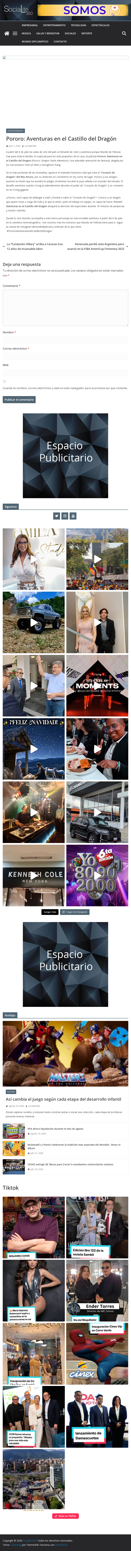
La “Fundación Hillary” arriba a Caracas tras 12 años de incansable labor (35, 246)
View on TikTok (67, 1516)
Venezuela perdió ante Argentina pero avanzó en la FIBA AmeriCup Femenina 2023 (95, 246)
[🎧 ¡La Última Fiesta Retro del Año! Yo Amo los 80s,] (97, 875)
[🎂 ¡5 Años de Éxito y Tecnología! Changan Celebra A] (97, 812)
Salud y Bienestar (47, 33)
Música (26, 33)
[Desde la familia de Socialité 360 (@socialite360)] (34, 749)
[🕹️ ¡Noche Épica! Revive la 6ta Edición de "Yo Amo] (34, 812)
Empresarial (30, 25)
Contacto (60, 41)
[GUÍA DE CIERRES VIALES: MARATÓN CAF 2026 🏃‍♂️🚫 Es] (97, 559)
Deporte (86, 33)
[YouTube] (73, 516)
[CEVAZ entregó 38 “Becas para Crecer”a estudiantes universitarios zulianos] (14, 1166)
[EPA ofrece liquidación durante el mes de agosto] (14, 1131)
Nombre (9, 332)
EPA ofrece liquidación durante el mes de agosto (55, 1128)
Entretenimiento (54, 25)
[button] (34, 1227)
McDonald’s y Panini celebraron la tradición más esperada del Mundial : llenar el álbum (74, 1146)
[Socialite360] (7, 33)
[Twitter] (56, 516)
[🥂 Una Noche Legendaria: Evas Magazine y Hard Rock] (97, 749)
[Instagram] (64, 516)
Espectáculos (101, 25)
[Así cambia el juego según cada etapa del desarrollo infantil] (65, 1054)
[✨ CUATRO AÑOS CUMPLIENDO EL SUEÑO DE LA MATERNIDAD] (97, 622)
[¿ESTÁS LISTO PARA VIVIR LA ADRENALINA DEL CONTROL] (34, 622)
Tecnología (78, 25)
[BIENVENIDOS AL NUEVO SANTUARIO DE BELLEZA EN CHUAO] (34, 559)
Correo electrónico (16, 348)
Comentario (11, 286)
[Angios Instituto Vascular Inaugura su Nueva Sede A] (34, 685)
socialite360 (30, 146)
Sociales (70, 33)
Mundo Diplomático (35, 41)
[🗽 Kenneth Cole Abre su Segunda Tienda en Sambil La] (34, 875)
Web (6, 365)
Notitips (11, 1092)
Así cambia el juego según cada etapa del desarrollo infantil (63, 1099)
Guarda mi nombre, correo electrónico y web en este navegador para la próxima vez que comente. (65, 388)
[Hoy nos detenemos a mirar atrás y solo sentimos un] (97, 685)
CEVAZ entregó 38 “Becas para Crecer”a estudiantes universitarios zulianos (70, 1164)
